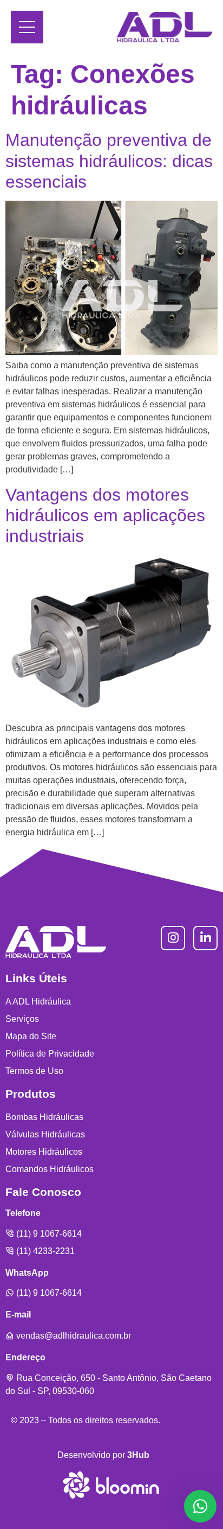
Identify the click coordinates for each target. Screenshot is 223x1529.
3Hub (138, 1455)
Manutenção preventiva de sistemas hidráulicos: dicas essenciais (109, 160)
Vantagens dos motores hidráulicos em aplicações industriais (105, 515)
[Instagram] (173, 938)
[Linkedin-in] (205, 938)
